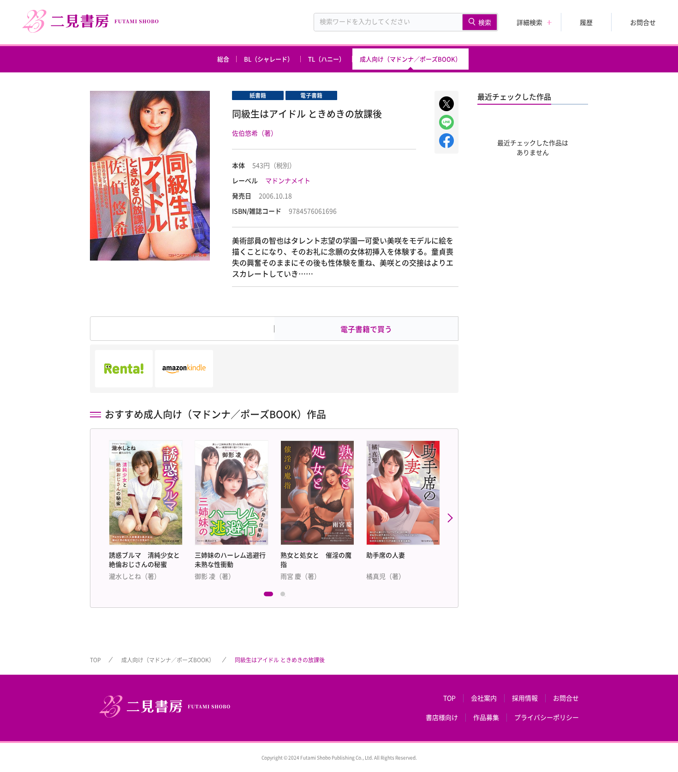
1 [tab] (268, 596)
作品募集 (486, 717)
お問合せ (643, 22)
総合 (223, 58)
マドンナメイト (287, 180)
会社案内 (484, 698)
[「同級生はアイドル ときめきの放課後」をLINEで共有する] (446, 122)
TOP (95, 660)
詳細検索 (529, 22)
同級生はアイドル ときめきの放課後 (280, 660)
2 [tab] (285, 596)
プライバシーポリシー (546, 717)
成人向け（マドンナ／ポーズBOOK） (410, 58)
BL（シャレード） (268, 58)
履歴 (586, 22)
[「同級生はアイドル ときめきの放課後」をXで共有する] (446, 103)
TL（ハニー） (326, 58)
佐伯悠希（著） (254, 132)
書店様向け (442, 717)
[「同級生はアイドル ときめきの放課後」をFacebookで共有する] (446, 140)
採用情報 (525, 698)
